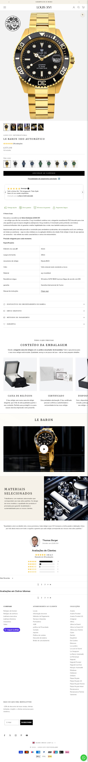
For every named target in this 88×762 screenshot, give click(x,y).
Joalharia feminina (9, 619)
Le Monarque (74, 657)
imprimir (35, 633)
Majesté (72, 660)
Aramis (72, 611)
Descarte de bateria (40, 638)
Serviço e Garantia (39, 619)
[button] (8, 144)
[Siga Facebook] (4, 735)
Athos (72, 622)
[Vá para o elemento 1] (6, 127)
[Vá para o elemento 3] (20, 127)
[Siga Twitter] (10, 735)
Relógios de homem (10, 611)
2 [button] (41, 584)
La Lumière (73, 646)
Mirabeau (73, 670)
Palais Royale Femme (77, 684)
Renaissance (74, 689)
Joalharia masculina (10, 616)
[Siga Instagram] (16, 735)
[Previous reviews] (5, 192)
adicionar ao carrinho (44, 173)
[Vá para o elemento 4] (27, 127)
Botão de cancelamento (41, 641)
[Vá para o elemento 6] (41, 127)
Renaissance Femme (77, 692)
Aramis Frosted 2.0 (76, 616)
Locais (35, 611)
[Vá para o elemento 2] (13, 127)
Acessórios (7, 622)
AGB (34, 624)
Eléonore (73, 643)
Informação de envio (40, 614)
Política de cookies (39, 635)
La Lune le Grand (76, 649)
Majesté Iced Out (76, 665)
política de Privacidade (40, 627)
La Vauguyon (74, 651)
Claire (72, 633)
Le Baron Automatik (77, 654)
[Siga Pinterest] (21, 735)
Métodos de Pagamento (41, 616)
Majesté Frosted (75, 662)
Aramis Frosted (75, 614)
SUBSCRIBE (26, 722)
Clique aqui (45, 291)
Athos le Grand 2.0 (76, 627)
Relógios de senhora (10, 614)
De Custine (74, 641)
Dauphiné (73, 638)
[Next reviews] (82, 192)
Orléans (73, 676)
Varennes (73, 695)
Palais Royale (74, 678)
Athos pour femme (76, 630)
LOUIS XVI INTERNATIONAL (15, 135)
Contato (36, 630)
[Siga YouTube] (27, 735)
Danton (72, 635)
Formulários (37, 622)
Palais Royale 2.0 (76, 681)
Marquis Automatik (76, 668)
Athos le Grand (75, 624)
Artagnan (73, 619)
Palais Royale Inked (76, 686)
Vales (5, 624)
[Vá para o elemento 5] (34, 127)
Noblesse (73, 673)
